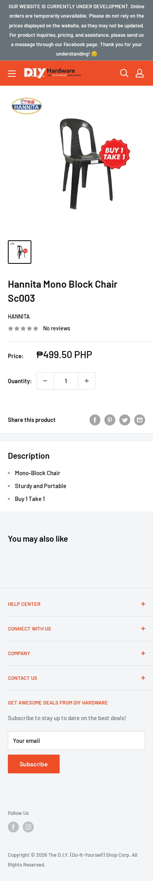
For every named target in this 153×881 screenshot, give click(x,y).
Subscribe (34, 763)
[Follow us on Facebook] (13, 827)
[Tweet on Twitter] (124, 419)
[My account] (140, 73)
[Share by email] (139, 419)
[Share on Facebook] (94, 419)
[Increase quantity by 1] (86, 381)
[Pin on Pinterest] (109, 419)
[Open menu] (12, 73)
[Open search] (124, 73)
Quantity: (20, 380)
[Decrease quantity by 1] (45, 381)
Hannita (19, 316)
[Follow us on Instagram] (28, 827)
